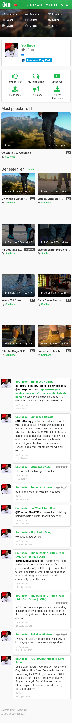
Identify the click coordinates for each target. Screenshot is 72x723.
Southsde (28, 45)
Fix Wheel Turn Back (43, 508)
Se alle (31, 169)
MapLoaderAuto (41, 467)
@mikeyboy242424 (27, 561)
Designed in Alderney (13, 710)
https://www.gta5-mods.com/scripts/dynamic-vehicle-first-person (40, 393)
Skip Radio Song (41, 532)
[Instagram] (27, 49)
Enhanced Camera (42, 381)
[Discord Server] (32, 49)
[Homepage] (23, 49)
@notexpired (23, 389)
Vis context (23, 404)
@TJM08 (20, 386)
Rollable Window (41, 634)
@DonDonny (23, 421)
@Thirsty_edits (36, 386)
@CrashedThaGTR (27, 512)
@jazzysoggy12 (56, 386)
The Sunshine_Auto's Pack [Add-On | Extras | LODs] (39, 554)
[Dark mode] (61, 4)
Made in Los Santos (13, 713)
